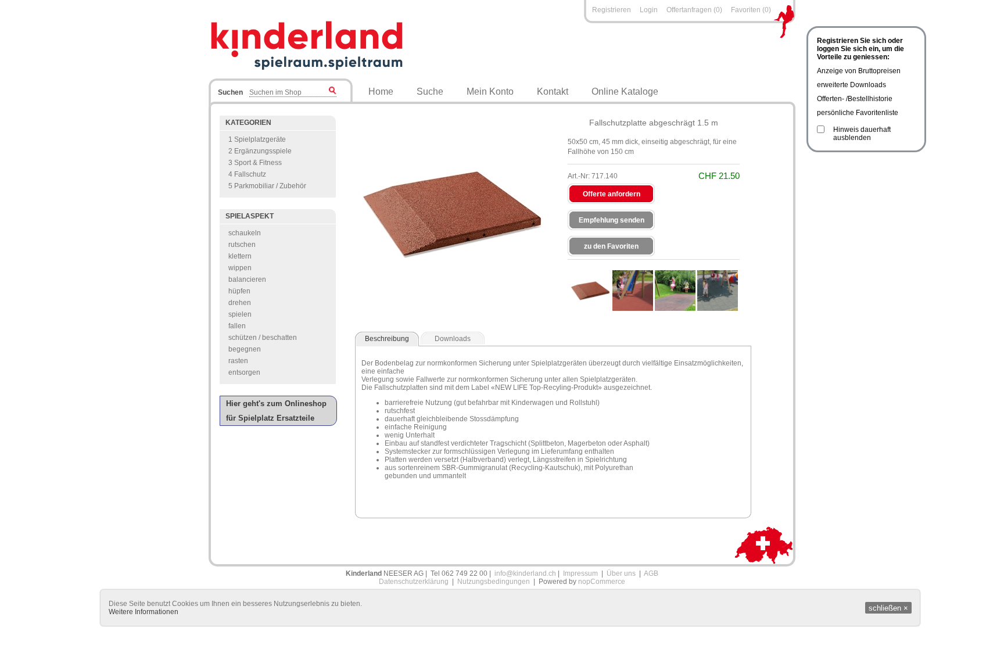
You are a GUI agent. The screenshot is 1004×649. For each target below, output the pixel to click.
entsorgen (244, 372)
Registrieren (611, 10)
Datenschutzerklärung (414, 582)
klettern (240, 256)
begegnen (244, 349)
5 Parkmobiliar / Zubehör (267, 186)
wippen (240, 268)
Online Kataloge (624, 91)
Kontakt (552, 91)
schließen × (888, 608)
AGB (651, 573)
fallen (237, 326)
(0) (717, 10)
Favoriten (746, 10)
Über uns (621, 573)
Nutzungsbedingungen (493, 582)
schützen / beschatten (262, 338)
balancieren (247, 279)
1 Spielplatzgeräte (257, 139)
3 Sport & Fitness (255, 163)
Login (649, 10)
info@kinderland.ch (525, 573)
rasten (238, 361)
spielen (240, 314)
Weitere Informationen (143, 612)
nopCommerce (601, 582)
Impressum (580, 573)
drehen (239, 303)
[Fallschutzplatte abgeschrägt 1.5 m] (590, 290)
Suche (430, 91)
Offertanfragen (689, 10)
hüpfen (239, 291)
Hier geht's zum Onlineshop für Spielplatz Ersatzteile (276, 410)
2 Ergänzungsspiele (260, 151)
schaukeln (244, 233)
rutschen (242, 245)
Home (380, 91)
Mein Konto (490, 91)
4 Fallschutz (247, 174)
